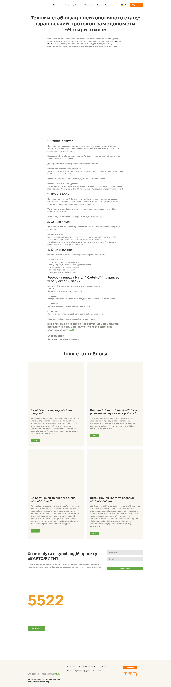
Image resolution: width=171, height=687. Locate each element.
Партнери (88, 5)
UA (125, 5)
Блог (99, 5)
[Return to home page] (36, 4)
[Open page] (122, 5)
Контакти (109, 5)
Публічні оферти (82, 671)
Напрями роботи (72, 5)
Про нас (56, 5)
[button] (136, 5)
